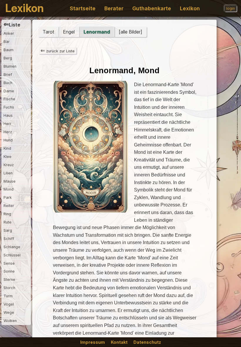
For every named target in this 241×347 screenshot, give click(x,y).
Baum (9, 50)
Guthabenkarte (151, 8)
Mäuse (10, 181)
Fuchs (9, 107)
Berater (113, 8)
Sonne (9, 271)
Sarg (8, 230)
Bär (7, 41)
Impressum (92, 342)
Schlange (12, 247)
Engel (69, 32)
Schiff (9, 238)
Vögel (9, 304)
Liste (12, 24)
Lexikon (24, 8)
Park (8, 197)
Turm (8, 296)
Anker (9, 33)
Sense (9, 263)
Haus (8, 115)
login (230, 8)
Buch (8, 83)
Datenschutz (147, 342)
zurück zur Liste (58, 50)
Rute (7, 222)
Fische (9, 99)
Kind (7, 148)
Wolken (10, 320)
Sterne (9, 279)
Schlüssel (12, 255)
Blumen (10, 66)
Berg (8, 58)
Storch (9, 288)
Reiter (9, 205)
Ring (7, 214)
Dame (9, 91)
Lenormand (96, 32)
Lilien (8, 173)
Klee (7, 156)
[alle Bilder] (130, 32)
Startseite (83, 8)
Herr (7, 123)
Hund (8, 140)
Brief (8, 74)
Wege (9, 312)
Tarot (48, 32)
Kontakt (119, 342)
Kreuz (9, 165)
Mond (9, 189)
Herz (8, 132)
